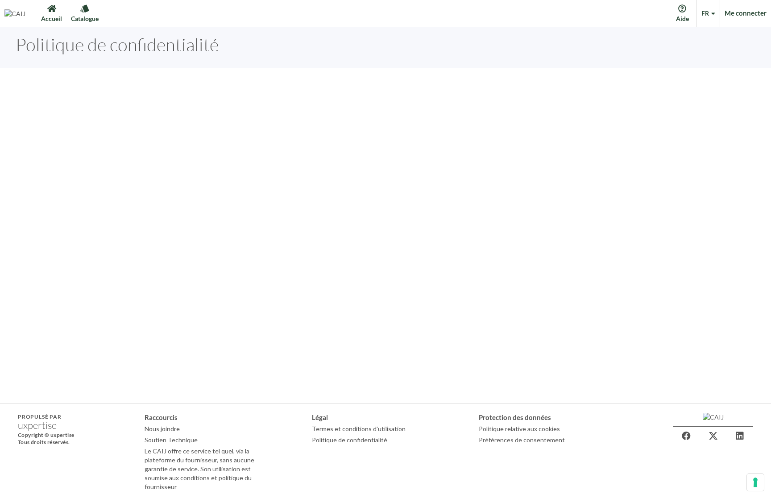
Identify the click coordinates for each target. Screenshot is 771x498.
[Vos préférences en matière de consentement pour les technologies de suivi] (755, 482)
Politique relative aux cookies (519, 428)
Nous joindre (162, 428)
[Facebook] (686, 436)
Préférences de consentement (522, 440)
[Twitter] (713, 436)
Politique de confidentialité (349, 440)
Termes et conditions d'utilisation (359, 428)
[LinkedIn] (740, 436)
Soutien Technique (171, 440)
